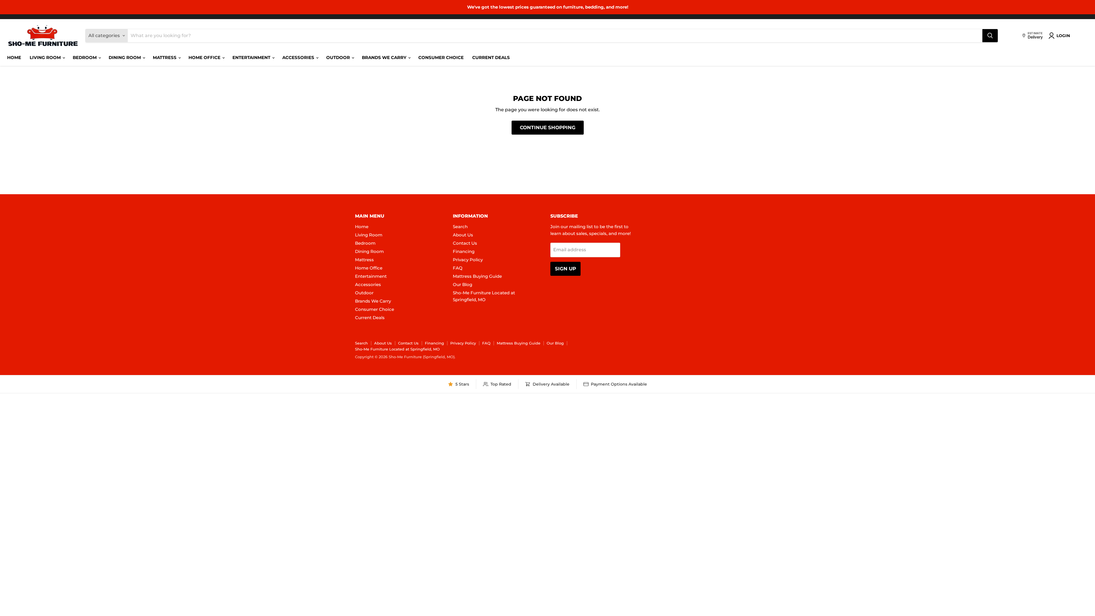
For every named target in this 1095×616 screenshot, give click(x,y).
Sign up (565, 268)
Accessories (298, 57)
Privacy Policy (468, 259)
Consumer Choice (441, 57)
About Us (463, 235)
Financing (463, 251)
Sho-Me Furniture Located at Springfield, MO (397, 349)
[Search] (990, 35)
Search (460, 226)
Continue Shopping (547, 127)
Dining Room (125, 57)
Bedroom (85, 57)
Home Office (205, 57)
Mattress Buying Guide (477, 276)
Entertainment (251, 57)
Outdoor (338, 57)
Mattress (165, 57)
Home (14, 57)
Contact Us (465, 243)
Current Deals (491, 57)
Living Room (46, 57)
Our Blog (462, 284)
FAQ (458, 268)
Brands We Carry (384, 57)
